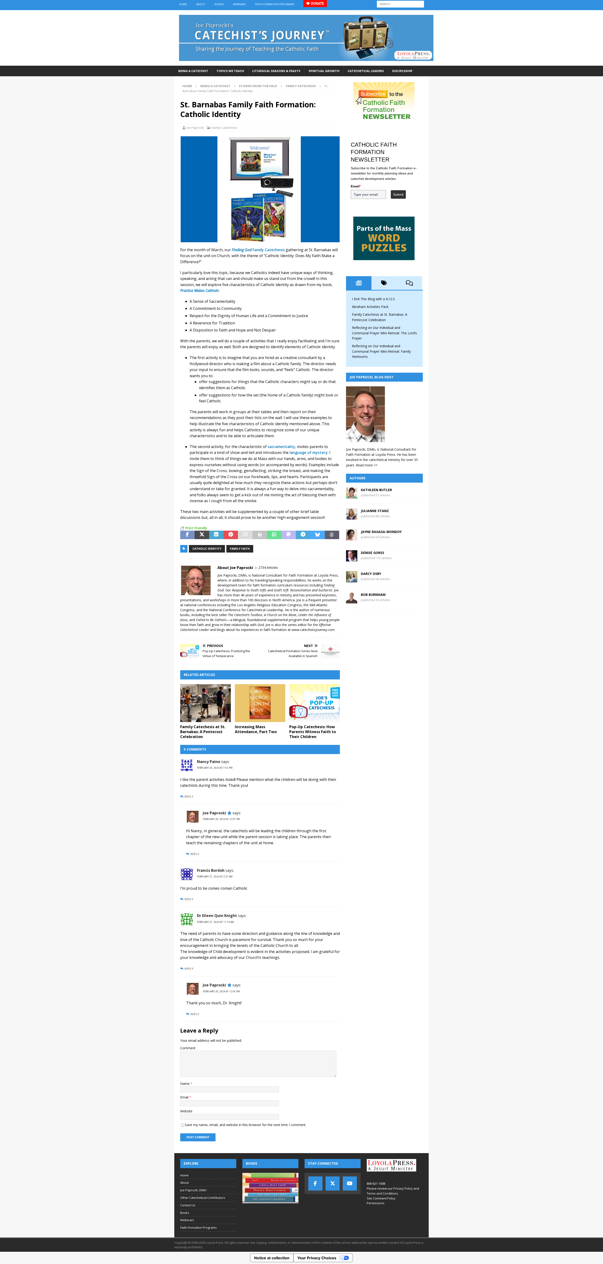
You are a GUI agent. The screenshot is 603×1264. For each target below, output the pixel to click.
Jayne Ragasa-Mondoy (381, 531)
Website (186, 1111)
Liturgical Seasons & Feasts (276, 71)
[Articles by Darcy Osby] (351, 579)
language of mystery (308, 452)
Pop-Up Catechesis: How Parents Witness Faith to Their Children (312, 731)
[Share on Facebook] (187, 535)
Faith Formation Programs (274, 4)
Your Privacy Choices (316, 1258)
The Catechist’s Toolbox (245, 615)
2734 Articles (268, 567)
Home (183, 4)
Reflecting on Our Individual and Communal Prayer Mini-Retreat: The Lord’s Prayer (384, 332)
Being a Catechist (193, 71)
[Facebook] (315, 1183)
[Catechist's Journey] (306, 63)
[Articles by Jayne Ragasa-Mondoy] (351, 538)
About (200, 4)
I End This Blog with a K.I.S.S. (373, 299)
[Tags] (384, 283)
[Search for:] (400, 3)
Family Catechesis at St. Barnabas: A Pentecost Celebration (202, 731)
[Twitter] (333, 1183)
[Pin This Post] (231, 535)
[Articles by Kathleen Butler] (351, 496)
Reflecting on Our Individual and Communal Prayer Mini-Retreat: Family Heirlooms (381, 351)
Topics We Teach (230, 71)
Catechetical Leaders (366, 71)
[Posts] (358, 283)
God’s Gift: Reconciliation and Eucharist (303, 590)
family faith (240, 549)
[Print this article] (260, 535)
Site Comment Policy (381, 1198)
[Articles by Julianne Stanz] (351, 517)
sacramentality (281, 446)
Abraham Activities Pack (370, 306)
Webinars (239, 4)
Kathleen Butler (376, 490)
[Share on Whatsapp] (274, 535)
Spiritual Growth (324, 71)
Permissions (375, 1203)
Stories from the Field (258, 86)
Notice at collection (271, 1258)
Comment (188, 1048)
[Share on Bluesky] (317, 535)
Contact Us (188, 1205)
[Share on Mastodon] (288, 535)
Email (184, 1097)
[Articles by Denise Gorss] (351, 559)
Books (219, 4)
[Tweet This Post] (202, 535)
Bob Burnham (373, 594)
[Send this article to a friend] (245, 535)
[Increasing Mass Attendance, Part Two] (260, 703)
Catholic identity (206, 549)
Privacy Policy (403, 1188)
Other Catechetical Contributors (202, 1197)
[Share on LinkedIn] (216, 535)
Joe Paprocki (195, 127)
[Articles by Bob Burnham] (351, 600)
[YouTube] (350, 1183)
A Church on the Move (280, 615)
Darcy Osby (371, 573)
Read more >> (367, 465)
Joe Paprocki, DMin (193, 1190)
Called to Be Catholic (211, 620)
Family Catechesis (224, 127)
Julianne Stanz (375, 511)
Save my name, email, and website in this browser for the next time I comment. (245, 1125)
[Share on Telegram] (303, 535)
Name (185, 1083)
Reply (188, 796)
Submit (398, 194)
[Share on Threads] (332, 535)
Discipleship (402, 71)
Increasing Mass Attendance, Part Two (256, 729)
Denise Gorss (372, 552)
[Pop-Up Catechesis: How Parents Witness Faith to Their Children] (314, 703)
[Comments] (409, 283)
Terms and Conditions (382, 1193)
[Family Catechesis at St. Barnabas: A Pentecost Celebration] (205, 703)
